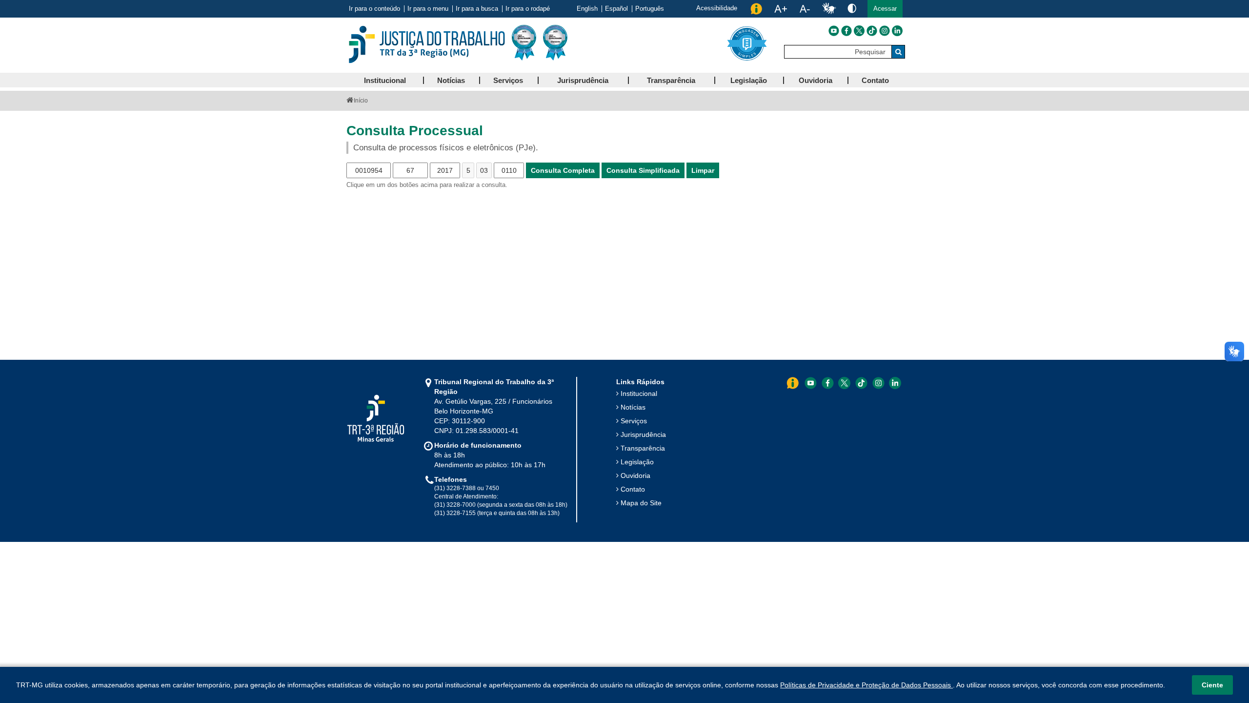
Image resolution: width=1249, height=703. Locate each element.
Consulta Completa (563, 170)
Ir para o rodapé (527, 8)
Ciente (1212, 685)
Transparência (643, 448)
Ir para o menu (427, 8)
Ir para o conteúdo (374, 8)
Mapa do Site (641, 503)
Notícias (633, 407)
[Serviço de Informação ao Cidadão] (756, 9)
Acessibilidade (716, 8)
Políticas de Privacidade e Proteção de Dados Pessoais (866, 685)
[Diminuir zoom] (805, 9)
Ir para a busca (477, 8)
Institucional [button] (385, 80)
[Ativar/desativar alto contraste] (852, 8)
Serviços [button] (508, 80)
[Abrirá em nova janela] (833, 30)
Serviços (634, 421)
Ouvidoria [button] (815, 80)
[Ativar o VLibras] (829, 9)
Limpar (702, 170)
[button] (885, 9)
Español (616, 8)
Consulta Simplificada (643, 170)
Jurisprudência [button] (582, 80)
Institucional (639, 393)
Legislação (637, 462)
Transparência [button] (671, 80)
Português (649, 8)
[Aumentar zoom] (780, 9)
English (587, 8)
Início (361, 100)
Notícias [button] (451, 80)
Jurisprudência (643, 434)
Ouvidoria (635, 475)
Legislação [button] (748, 80)
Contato (633, 489)
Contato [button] (875, 80)
